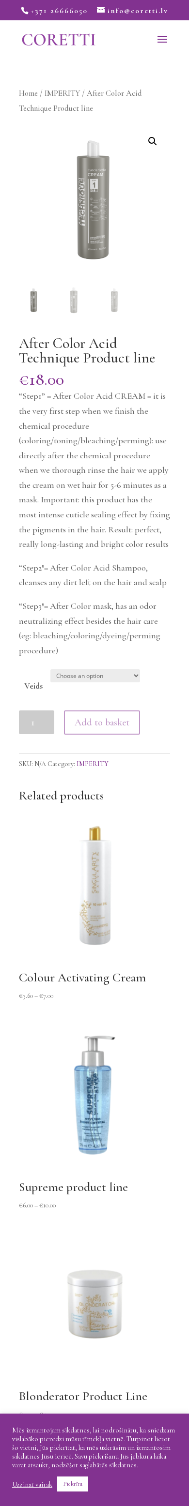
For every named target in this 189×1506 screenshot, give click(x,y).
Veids (33, 685)
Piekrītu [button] (72, 1484)
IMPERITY (62, 93)
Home (28, 93)
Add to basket (102, 722)
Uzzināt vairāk (32, 1484)
